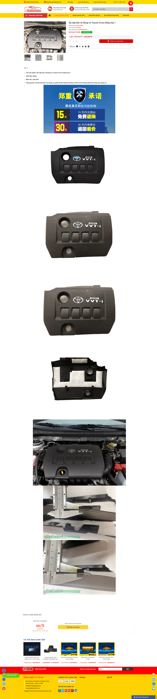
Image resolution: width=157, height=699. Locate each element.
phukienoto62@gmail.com (53, 2)
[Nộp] (131, 9)
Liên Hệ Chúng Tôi (141, 697)
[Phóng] (64, 51)
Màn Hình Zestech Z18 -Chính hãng (106, 658)
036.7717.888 (39, 683)
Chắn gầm (126, 15)
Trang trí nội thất (79, 15)
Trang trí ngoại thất (62, 15)
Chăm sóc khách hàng (99, 2)
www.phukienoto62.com (33, 688)
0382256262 (87, 32)
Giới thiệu (70, 2)
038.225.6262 (40, 669)
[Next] (62, 37)
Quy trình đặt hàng (83, 2)
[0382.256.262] (4, 675)
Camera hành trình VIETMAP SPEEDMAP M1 (50, 658)
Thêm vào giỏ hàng (116, 41)
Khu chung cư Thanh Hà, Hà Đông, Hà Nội (37, 681)
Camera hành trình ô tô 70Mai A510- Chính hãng (31, 658)
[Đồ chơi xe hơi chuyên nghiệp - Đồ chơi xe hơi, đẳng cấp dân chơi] (33, 9)
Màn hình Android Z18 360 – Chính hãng (69, 658)
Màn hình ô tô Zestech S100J (88, 658)
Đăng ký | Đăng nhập (119, 2)
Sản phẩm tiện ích (94, 15)
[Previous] (27, 37)
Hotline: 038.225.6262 (32, 2)
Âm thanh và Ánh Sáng (111, 15)
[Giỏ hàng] (129, 2)
